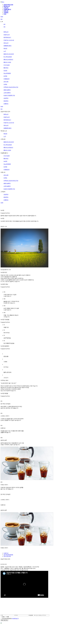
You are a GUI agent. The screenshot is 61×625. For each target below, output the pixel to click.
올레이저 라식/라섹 (9, 54)
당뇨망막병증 (7, 73)
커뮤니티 (6, 11)
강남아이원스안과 (8, 4)
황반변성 (6, 67)
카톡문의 (6, 103)
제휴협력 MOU (7, 45)
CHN (5, 14)
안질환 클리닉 (7, 9)
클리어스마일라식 (8, 59)
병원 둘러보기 (7, 37)
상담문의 (6, 98)
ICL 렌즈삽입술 (8, 56)
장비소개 (6, 43)
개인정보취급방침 (8, 554)
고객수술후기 (7, 92)
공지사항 (6, 81)
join (1, 19)
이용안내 (6, 553)
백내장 (5, 48)
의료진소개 (7, 34)
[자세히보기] (15, 618)
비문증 (5, 76)
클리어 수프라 (7, 62)
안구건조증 (7, 65)
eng (4, 24)
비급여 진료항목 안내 (9, 95)
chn (4, 26)
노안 (5, 51)
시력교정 (6, 7)
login (2, 16)
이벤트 (5, 84)
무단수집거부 (7, 556)
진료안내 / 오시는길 (9, 40)
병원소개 (6, 31)
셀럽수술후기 (7, 90)
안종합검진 (7, 78)
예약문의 (6, 101)
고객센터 (6, 12)
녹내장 (5, 70)
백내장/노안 (7, 6)
